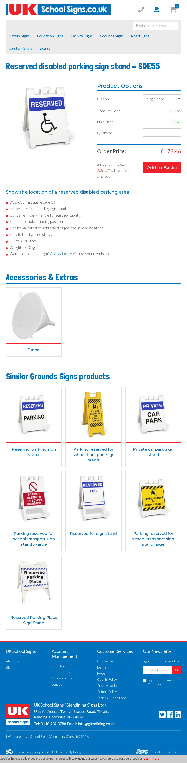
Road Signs (140, 35)
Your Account (62, 666)
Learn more (151, 758)
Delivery (103, 667)
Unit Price (105, 121)
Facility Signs (82, 35)
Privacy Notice (107, 685)
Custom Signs (20, 48)
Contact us (105, 661)
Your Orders (61, 672)
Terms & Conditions (112, 698)
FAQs (101, 673)
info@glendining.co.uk (96, 723)
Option (103, 98)
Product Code (109, 110)
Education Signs (50, 35)
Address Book (62, 678)
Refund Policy (107, 692)
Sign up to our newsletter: (161, 661)
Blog (9, 667)
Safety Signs (19, 35)
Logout (57, 684)
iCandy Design (73, 752)
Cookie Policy (107, 679)
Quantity (104, 132)
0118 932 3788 (53, 723)
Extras (44, 48)
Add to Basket (163, 167)
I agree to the (161, 682)
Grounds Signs (112, 35)
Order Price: (111, 151)
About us (12, 661)
